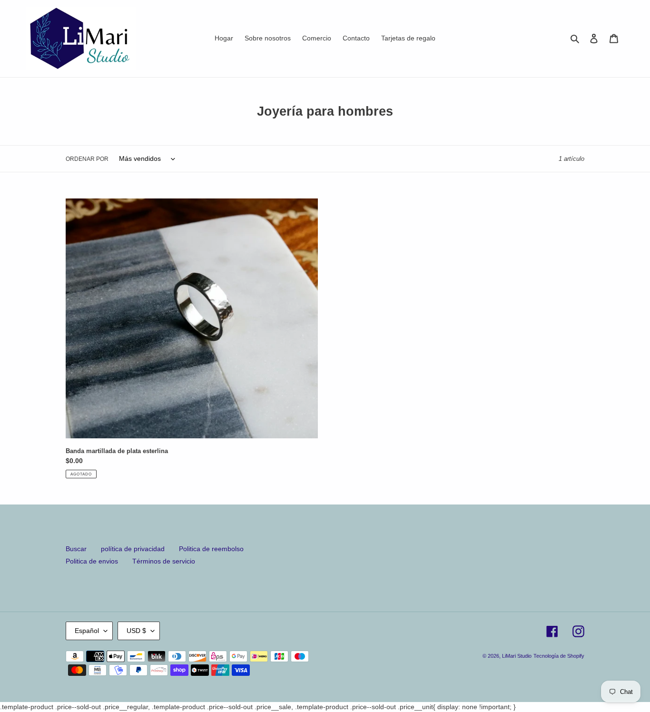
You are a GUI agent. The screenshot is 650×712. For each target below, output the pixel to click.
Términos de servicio (163, 561)
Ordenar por (87, 159)
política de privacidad (133, 549)
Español (87, 630)
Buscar (76, 549)
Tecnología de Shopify (558, 656)
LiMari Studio (517, 656)
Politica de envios (92, 561)
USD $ (136, 630)
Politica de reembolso (211, 549)
